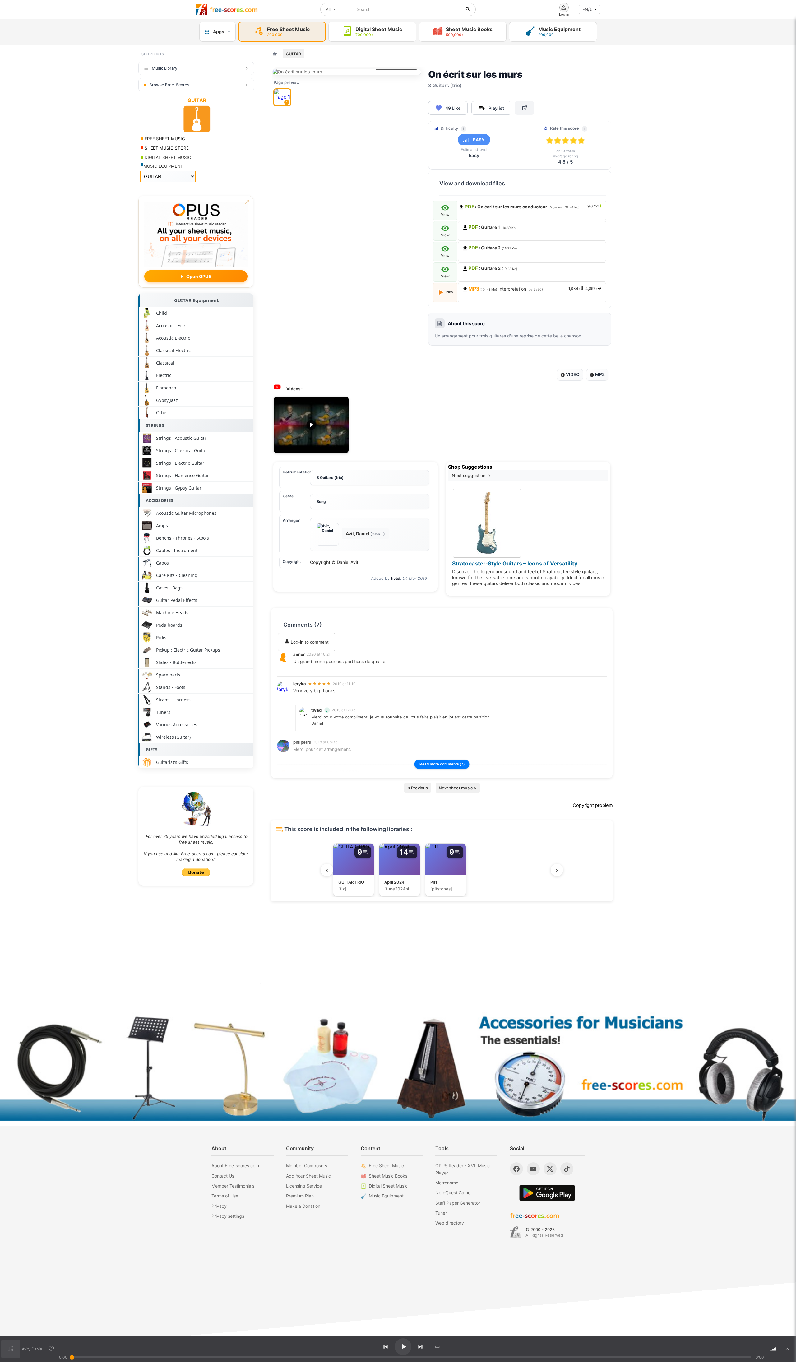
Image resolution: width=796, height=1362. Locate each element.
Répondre (306, 669)
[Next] (420, 1347)
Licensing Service (304, 1185)
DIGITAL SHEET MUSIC (167, 157)
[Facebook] (516, 1168)
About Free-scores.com (235, 1165)
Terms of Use (224, 1195)
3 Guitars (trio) (330, 477)
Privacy (219, 1206)
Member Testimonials (232, 1185)
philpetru (302, 742)
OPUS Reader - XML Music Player (462, 1169)
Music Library (164, 68)
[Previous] (385, 1347)
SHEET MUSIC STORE (166, 148)
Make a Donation (303, 1206)
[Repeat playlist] (437, 1346)
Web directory (449, 1222)
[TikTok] (566, 1168)
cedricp (300, 771)
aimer (299, 654)
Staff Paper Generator (457, 1203)
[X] (550, 1168)
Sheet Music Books (388, 1175)
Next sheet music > (458, 787)
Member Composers (306, 1165)
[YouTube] (533, 1168)
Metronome (446, 1182)
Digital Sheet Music (388, 1185)
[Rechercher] (467, 9)
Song (321, 501)
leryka (299, 683)
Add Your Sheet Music (308, 1175)
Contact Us (222, 1175)
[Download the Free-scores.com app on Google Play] (547, 1193)
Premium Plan (300, 1195)
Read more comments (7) (442, 764)
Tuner (441, 1213)
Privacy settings (227, 1216)
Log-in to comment (309, 641)
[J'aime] (51, 1349)
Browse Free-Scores (169, 84)
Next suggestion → (471, 475)
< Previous (417, 787)
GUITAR (293, 53)
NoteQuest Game (452, 1192)
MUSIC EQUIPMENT (163, 166)
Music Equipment (386, 1195)
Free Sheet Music (386, 1165)
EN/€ (587, 9)
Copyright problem (593, 805)
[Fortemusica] (515, 1232)
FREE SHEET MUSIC (164, 138)
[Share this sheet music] (524, 108)
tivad (395, 578)
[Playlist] (787, 1349)
